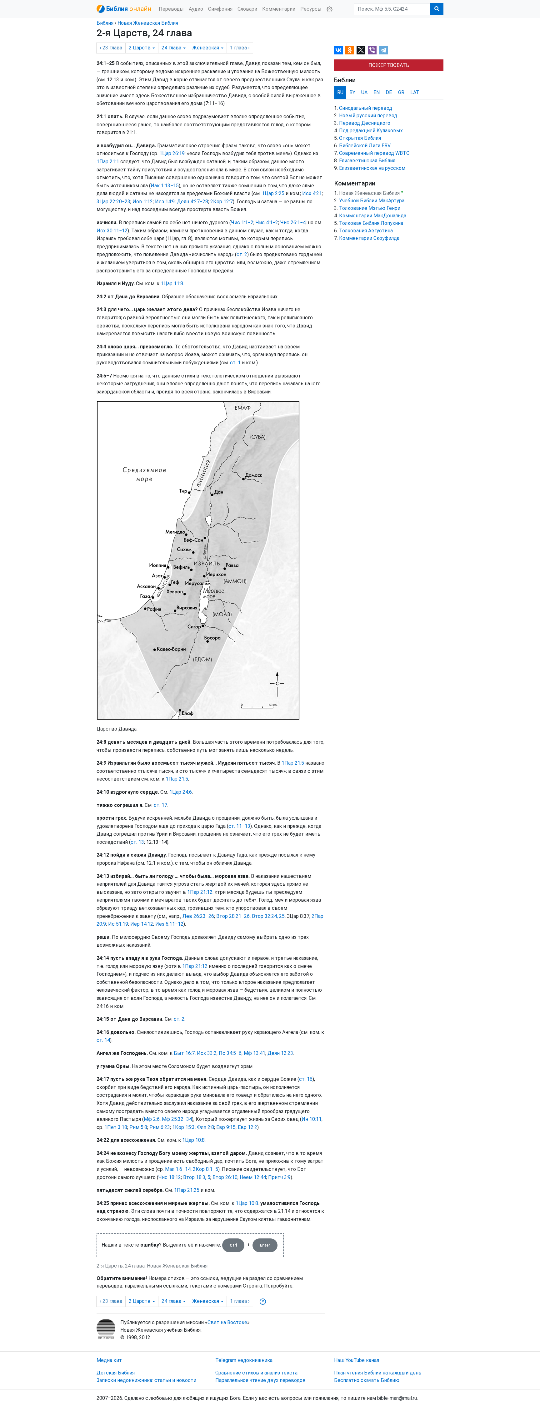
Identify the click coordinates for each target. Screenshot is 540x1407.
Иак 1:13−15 (165, 186)
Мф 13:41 (254, 1053)
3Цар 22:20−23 (113, 202)
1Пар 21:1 (108, 161)
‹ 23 (111, 48)
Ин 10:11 (312, 1119)
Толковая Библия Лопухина (371, 223)
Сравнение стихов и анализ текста (256, 1373)
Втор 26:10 (225, 1177)
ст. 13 (137, 842)
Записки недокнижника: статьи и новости (146, 1380)
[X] (361, 50)
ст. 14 (103, 1040)
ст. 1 (235, 363)
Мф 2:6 (152, 1119)
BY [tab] (352, 92)
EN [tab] (376, 92)
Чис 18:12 (169, 1177)
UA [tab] (364, 92)
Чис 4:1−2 (267, 222)
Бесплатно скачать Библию (366, 1380)
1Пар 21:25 (186, 1190)
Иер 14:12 (141, 924)
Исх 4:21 (312, 193)
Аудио (196, 9)
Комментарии (278, 9)
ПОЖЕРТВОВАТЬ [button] (388, 65)
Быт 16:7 (184, 1053)
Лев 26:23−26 (198, 916)
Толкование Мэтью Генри (369, 208)
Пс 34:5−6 (230, 1053)
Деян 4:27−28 (192, 202)
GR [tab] (401, 92)
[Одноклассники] (349, 50)
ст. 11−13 (239, 826)
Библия (105, 23)
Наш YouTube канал (356, 1360)
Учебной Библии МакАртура (371, 201)
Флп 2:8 (205, 1127)
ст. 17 (160, 805)
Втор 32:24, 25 (268, 916)
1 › (240, 48)
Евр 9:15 (226, 1127)
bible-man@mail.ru (397, 1398)
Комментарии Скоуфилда (369, 238)
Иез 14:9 (165, 202)
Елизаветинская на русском (372, 168)
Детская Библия (116, 1373)
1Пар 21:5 (293, 763)
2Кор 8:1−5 (205, 1169)
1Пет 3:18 (115, 1127)
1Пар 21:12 (199, 892)
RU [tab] (340, 92)
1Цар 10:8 (193, 1140)
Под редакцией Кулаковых (371, 131)
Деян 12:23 (280, 1053)
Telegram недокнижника (243, 1360)
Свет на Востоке (227, 1322)
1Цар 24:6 (180, 792)
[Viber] (372, 50)
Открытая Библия (360, 138)
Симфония (220, 9)
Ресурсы (311, 9)
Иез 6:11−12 (169, 924)
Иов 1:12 (142, 202)
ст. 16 (305, 1079)
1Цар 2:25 (273, 193)
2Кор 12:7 (221, 202)
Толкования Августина (366, 231)
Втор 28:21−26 (233, 916)
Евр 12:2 (247, 1127)
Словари (247, 9)
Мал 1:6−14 (178, 1169)
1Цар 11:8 (172, 283)
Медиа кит (109, 1360)
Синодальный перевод (365, 108)
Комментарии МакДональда (372, 216)
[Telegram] (383, 50)
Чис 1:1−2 (242, 222)
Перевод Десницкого (364, 123)
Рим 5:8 (138, 1127)
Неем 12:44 (253, 1177)
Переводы (171, 9)
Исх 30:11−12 (112, 231)
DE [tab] (389, 92)
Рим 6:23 (159, 1127)
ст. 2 (242, 254)
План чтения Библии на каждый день (377, 1373)
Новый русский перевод (368, 116)
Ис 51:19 (118, 924)
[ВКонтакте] (338, 50)
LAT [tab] (414, 92)
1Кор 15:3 (183, 1127)
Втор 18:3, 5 (196, 1177)
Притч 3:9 (279, 1177)
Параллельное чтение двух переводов (260, 1380)
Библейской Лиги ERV (365, 146)
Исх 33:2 (207, 1053)
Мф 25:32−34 (177, 1119)
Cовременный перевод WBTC (374, 153)
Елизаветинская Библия (367, 161)
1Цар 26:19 (172, 153)
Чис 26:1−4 (293, 222)
